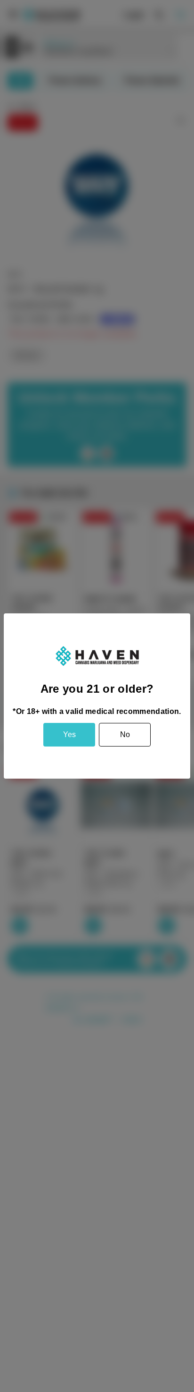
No (125, 734)
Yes (69, 734)
